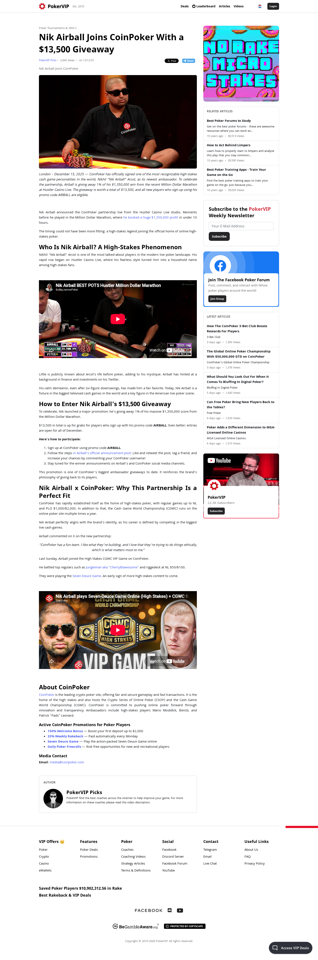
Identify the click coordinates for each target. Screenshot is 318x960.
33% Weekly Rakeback (65, 737)
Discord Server (173, 857)
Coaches (127, 850)
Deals (185, 6)
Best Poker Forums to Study (229, 121)
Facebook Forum (174, 864)
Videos (239, 6)
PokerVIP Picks (47, 60)
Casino (44, 864)
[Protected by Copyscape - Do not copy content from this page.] (185, 926)
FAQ (247, 857)
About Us (251, 850)
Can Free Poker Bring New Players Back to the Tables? (240, 405)
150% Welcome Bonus (65, 731)
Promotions (89, 857)
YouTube (168, 870)
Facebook (169, 850)
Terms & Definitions (136, 870)
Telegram (210, 850)
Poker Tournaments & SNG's (58, 28)
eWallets (45, 870)
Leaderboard (205, 6)
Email (207, 857)
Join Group (217, 299)
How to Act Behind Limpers (228, 145)
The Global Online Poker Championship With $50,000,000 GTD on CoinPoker (238, 354)
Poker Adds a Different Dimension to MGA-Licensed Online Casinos (241, 430)
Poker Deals (89, 850)
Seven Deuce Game (86, 576)
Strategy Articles (133, 864)
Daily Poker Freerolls (64, 747)
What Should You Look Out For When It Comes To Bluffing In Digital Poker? (238, 379)
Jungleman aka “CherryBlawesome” (112, 568)
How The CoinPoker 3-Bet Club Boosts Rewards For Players (237, 329)
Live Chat (210, 864)
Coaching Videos (133, 857)
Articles (224, 6)
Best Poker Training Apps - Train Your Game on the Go (236, 172)
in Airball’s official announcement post (102, 453)
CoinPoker (46, 695)
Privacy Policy (254, 864)
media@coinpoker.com (67, 762)
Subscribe (219, 236)
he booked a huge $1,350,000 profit (150, 218)
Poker (43, 850)
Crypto (44, 857)
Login (273, 6)
